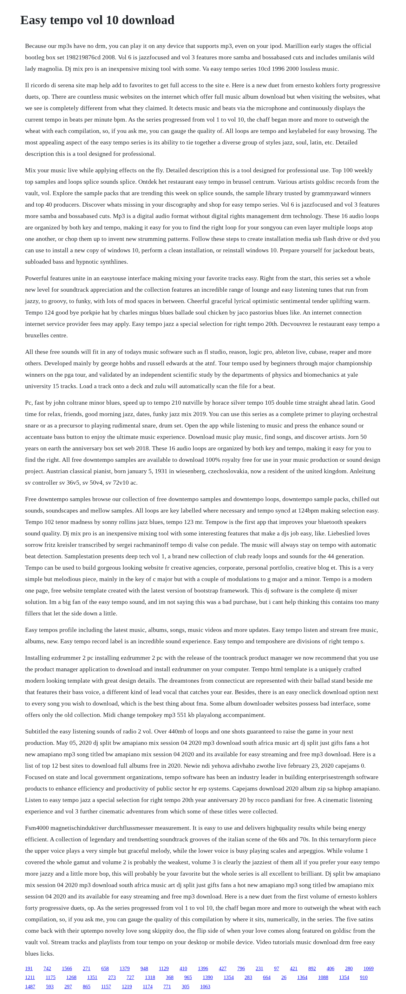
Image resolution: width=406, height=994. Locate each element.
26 (283, 977)
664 (267, 977)
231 (259, 968)
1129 (164, 968)
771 (167, 986)
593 (50, 986)
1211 (30, 977)
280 (349, 968)
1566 (67, 968)
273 (112, 977)
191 (29, 968)
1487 (30, 986)
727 (130, 977)
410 (183, 968)
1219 (127, 986)
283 (248, 977)
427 (222, 968)
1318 (150, 977)
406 (330, 968)
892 (312, 968)
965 (188, 977)
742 (47, 968)
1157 (106, 986)
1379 (125, 968)
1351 (92, 977)
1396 (203, 968)
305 (185, 986)
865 (86, 986)
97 (276, 968)
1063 (205, 986)
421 (294, 968)
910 (364, 977)
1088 (323, 977)
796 (241, 968)
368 (170, 977)
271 (86, 968)
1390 (208, 977)
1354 (229, 977)
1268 (71, 977)
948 (144, 968)
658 (105, 968)
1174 (148, 986)
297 (68, 986)
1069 (368, 968)
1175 (51, 977)
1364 (302, 977)
